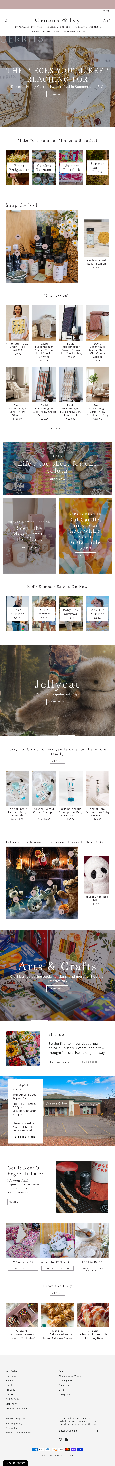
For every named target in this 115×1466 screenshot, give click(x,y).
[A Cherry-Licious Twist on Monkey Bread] (93, 1315)
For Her (51, 27)
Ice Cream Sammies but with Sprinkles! (22, 1336)
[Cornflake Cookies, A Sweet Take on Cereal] (57, 1315)
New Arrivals (21, 27)
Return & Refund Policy (18, 1432)
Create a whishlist (23, 1268)
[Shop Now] (57, 468)
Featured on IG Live (75, 31)
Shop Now (57, 94)
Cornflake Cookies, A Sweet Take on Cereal (57, 1336)
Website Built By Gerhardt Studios (57, 1455)
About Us (64, 1385)
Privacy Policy (13, 1428)
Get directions (25, 1137)
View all (57, 428)
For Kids (65, 27)
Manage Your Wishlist (70, 1375)
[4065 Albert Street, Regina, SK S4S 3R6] (57, 1111)
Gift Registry (66, 1380)
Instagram (64, 1394)
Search (62, 1371)
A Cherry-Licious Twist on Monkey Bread (93, 1336)
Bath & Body (35, 31)
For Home (37, 27)
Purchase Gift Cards (57, 1268)
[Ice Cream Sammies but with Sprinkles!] (22, 1315)
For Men (94, 27)
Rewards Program (15, 1418)
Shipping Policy (14, 1423)
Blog (61, 1389)
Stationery (53, 31)
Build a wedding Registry (92, 1269)
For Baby (80, 27)
